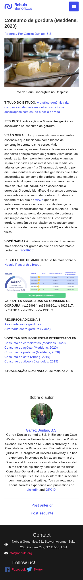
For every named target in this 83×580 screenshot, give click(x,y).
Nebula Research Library (21, 264)
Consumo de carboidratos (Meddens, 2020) (35, 343)
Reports (9, 33)
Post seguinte (42, 513)
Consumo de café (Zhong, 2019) (27, 357)
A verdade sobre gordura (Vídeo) (27, 329)
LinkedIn (33, 489)
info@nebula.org (20, 553)
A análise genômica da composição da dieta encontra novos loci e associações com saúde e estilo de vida (36, 107)
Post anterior (42, 505)
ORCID (51, 489)
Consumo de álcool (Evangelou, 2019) (31, 361)
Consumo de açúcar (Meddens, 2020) (31, 347)
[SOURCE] (26, 250)
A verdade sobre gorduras (22, 324)
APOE (38, 199)
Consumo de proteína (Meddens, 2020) (32, 352)
